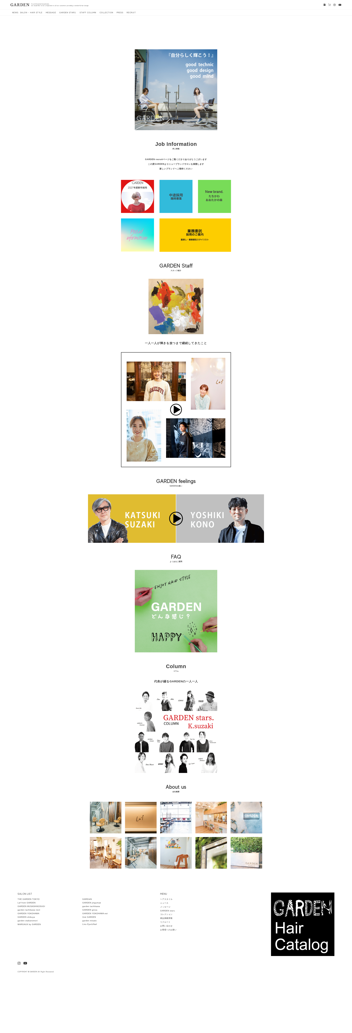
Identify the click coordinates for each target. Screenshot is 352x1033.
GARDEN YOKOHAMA (28, 913)
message (51, 12)
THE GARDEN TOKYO (29, 899)
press (120, 12)
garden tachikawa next (29, 910)
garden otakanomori (28, 921)
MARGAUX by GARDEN (29, 924)
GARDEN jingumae (91, 903)
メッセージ (165, 907)
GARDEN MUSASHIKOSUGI (31, 906)
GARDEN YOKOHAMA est (95, 913)
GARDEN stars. (67, 12)
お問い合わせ (166, 926)
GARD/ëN (87, 899)
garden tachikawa (91, 906)
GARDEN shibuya (26, 917)
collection (106, 12)
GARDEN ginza (89, 910)
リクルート (165, 922)
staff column (88, 12)
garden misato (89, 921)
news (15, 12)
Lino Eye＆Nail (89, 924)
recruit (131, 12)
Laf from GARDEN (27, 903)
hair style (36, 12)
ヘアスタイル (166, 899)
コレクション (166, 914)
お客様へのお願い (168, 930)
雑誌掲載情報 (166, 918)
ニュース (164, 903)
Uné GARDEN (89, 917)
